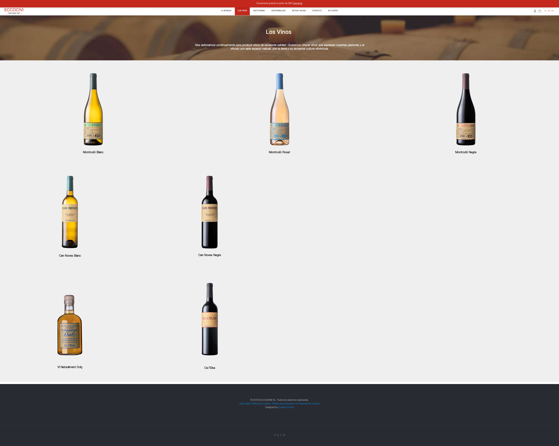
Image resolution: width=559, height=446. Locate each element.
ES (549, 11)
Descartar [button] (297, 3)
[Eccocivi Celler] (14, 11)
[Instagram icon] (284, 435)
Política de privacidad (283, 404)
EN (552, 11)
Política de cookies (261, 404)
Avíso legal (244, 404)
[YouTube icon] (281, 435)
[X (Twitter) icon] (278, 435)
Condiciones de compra (307, 404)
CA (545, 11)
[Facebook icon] (275, 435)
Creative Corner (286, 407)
